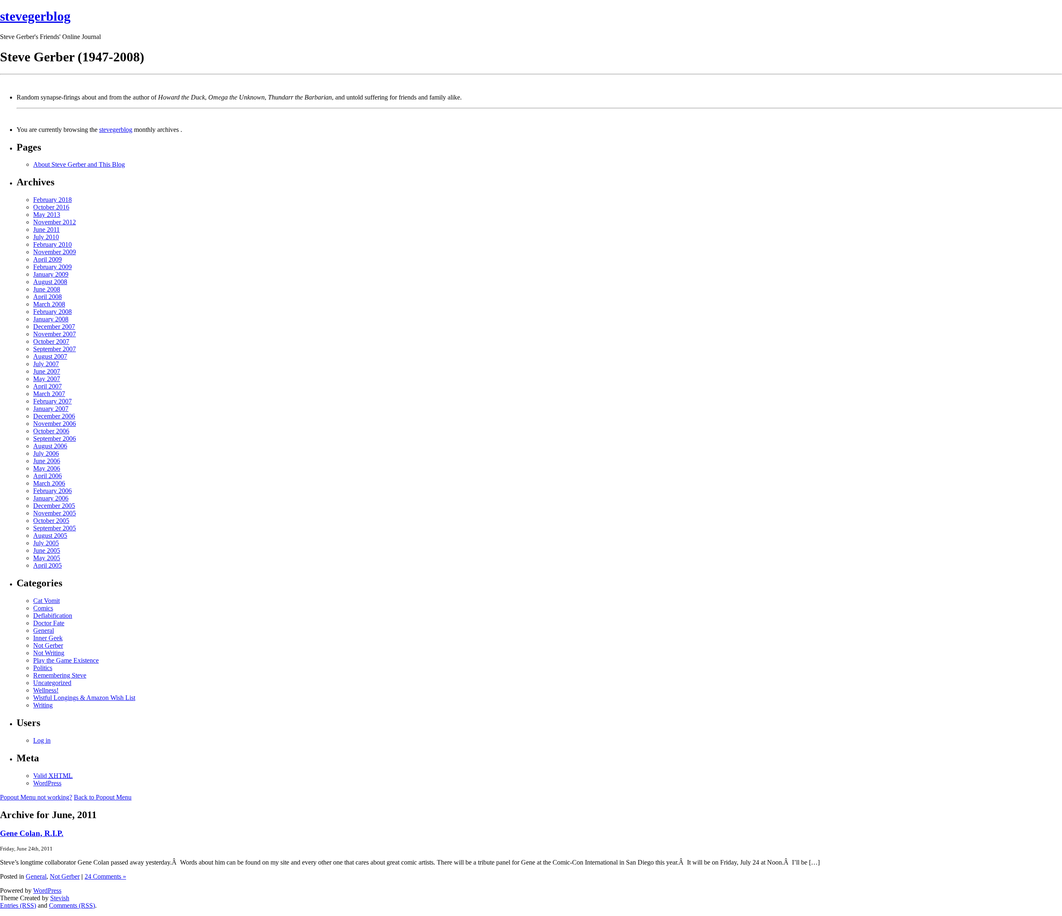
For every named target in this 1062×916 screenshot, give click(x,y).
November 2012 (54, 222)
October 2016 (51, 207)
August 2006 (50, 445)
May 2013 (46, 214)
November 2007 (54, 334)
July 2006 (46, 453)
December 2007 (54, 326)
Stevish (59, 897)
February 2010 (52, 244)
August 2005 (50, 535)
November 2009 (54, 251)
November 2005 (54, 513)
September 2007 (54, 348)
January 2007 (50, 408)
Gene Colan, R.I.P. (31, 833)
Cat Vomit (46, 600)
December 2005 (54, 505)
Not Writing (48, 652)
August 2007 (50, 356)
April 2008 (47, 296)
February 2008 (52, 311)
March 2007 (49, 393)
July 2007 (46, 363)
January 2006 (50, 498)
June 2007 (46, 371)
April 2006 (47, 475)
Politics (42, 667)
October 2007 (51, 341)
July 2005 (46, 543)
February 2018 (52, 199)
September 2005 (54, 528)
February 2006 (52, 490)
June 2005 (46, 550)
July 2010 (46, 237)
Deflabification (52, 615)
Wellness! (45, 690)
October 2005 (51, 520)
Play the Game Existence (66, 660)
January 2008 (50, 319)
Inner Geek (48, 637)
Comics (43, 608)
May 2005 (46, 557)
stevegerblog (35, 16)
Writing (43, 705)
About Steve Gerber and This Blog (79, 164)
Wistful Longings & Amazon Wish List (84, 697)
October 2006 (51, 431)
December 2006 (54, 416)
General (43, 630)
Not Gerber (48, 645)
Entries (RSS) (18, 905)
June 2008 (46, 289)
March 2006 (49, 483)
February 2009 (52, 266)
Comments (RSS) (72, 905)
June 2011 (46, 229)
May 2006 (46, 468)
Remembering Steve (59, 675)
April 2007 (47, 386)
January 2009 (50, 274)
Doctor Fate (48, 623)
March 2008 (49, 304)
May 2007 (46, 378)
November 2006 (54, 423)
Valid (53, 775)
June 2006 (46, 460)
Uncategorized (52, 682)
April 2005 (47, 565)
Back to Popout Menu (103, 797)
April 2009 (47, 259)
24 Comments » (105, 876)
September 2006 (54, 438)
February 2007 (52, 401)
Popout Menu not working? (36, 797)
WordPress (47, 783)
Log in (42, 740)
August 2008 (50, 281)
